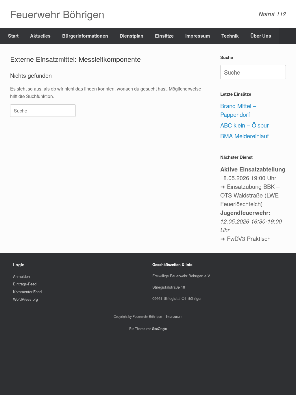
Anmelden (21, 276)
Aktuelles (40, 35)
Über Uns (260, 35)
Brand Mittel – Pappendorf (238, 110)
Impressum (197, 35)
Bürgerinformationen (85, 35)
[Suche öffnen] (287, 36)
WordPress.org (25, 299)
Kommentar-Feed (27, 291)
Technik (230, 35)
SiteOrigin (159, 328)
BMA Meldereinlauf (244, 136)
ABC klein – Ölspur (244, 125)
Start (13, 35)
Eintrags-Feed (24, 284)
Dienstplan (131, 35)
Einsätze (164, 35)
